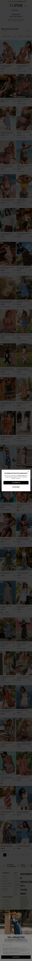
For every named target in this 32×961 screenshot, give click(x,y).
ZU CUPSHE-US (16, 482)
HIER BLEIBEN (15, 487)
